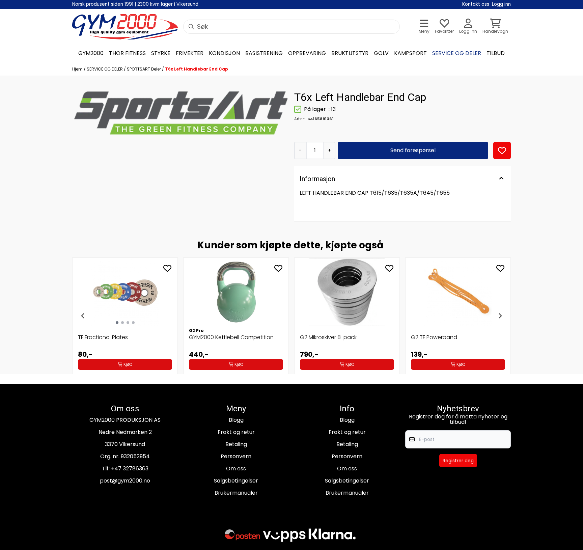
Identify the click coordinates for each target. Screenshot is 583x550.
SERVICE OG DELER (105, 69)
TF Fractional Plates (103, 337)
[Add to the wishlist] (167, 268)
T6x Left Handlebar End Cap (196, 69)
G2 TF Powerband (434, 337)
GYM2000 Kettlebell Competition (231, 337)
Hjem (78, 69)
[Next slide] (500, 315)
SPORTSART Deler (144, 69)
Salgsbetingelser (236, 481)
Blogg (236, 420)
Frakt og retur (236, 432)
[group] (125, 315)
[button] (502, 150)
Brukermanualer (236, 493)
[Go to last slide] (83, 315)
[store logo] (125, 26)
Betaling (236, 444)
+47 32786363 (129, 468)
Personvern (236, 456)
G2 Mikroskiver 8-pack (328, 337)
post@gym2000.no (125, 481)
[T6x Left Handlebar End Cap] (180, 113)
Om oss (236, 468)
